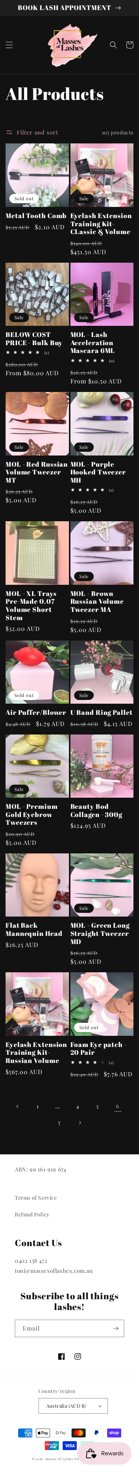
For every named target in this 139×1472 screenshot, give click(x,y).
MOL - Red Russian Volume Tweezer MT (37, 472)
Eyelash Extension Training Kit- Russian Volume (36, 1053)
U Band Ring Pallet (101, 713)
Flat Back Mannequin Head (34, 929)
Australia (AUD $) (66, 1406)
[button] (9, 45)
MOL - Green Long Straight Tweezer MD (100, 933)
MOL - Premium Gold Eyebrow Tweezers (32, 815)
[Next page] (80, 1123)
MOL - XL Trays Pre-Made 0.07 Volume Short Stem (31, 606)
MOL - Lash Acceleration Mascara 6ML (92, 343)
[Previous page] (18, 1106)
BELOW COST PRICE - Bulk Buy (34, 339)
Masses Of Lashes (59, 1459)
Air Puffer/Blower (36, 713)
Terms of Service (36, 1197)
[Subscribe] (115, 1328)
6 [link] (117, 1106)
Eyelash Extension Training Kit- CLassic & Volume (101, 224)
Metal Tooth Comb (36, 216)
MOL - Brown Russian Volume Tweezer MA (97, 602)
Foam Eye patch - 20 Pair (98, 1049)
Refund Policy (32, 1214)
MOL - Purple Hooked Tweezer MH (98, 472)
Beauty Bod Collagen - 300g (96, 810)
